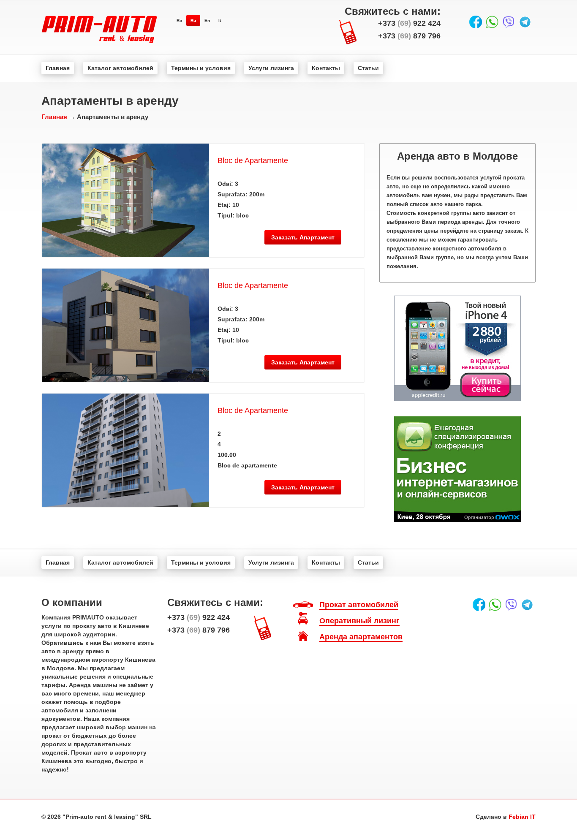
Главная (58, 68)
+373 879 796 (409, 36)
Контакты (326, 68)
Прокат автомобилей (358, 604)
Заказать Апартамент (303, 237)
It (219, 20)
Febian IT (522, 816)
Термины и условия (201, 68)
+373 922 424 (409, 23)
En (207, 20)
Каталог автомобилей (120, 68)
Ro (179, 20)
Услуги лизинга (271, 68)
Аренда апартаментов (361, 637)
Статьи (368, 68)
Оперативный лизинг (359, 621)
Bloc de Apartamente (253, 160)
